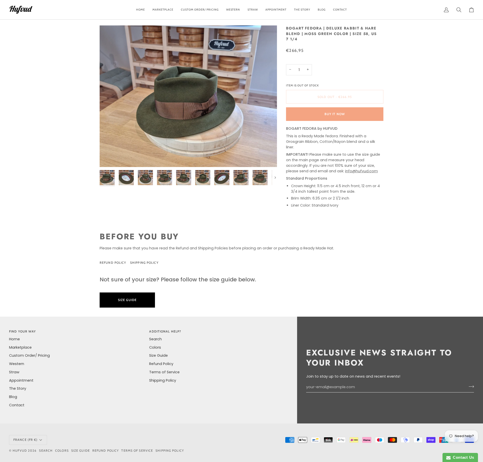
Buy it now (335, 114)
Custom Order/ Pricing (29, 355)
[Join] (470, 386)
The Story (17, 388)
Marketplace (20, 347)
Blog (13, 396)
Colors (155, 347)
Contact (16, 405)
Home (14, 339)
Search (155, 339)
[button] (199, 9)
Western (16, 363)
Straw (14, 372)
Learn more (180, 300)
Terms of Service (164, 372)
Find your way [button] (22, 331)
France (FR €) (25, 440)
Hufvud (20, 450)
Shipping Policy (144, 263)
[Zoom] (188, 96)
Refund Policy (113, 263)
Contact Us (462, 457)
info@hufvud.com (361, 171)
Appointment (21, 380)
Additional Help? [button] (165, 331)
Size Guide (182, 263)
